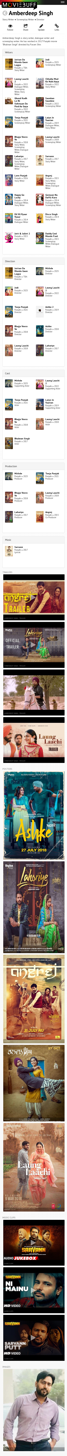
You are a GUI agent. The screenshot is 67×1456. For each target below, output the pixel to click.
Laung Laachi (52, 136)
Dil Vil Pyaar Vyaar (20, 215)
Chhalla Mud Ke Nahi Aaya (52, 80)
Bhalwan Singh (22, 438)
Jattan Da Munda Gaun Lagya (21, 62)
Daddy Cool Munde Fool (51, 235)
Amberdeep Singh (31, 13)
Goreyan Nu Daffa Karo (51, 196)
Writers (9, 52)
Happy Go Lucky (19, 196)
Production (11, 466)
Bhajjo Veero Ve (20, 138)
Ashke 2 (49, 307)
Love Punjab (20, 175)
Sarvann (49, 156)
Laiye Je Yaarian (49, 119)
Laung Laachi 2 (21, 80)
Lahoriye (19, 156)
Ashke (48, 326)
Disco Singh (51, 214)
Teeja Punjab (21, 117)
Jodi (47, 59)
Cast (7, 373)
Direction (10, 261)
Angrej (48, 175)
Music (8, 539)
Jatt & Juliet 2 (22, 233)
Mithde (49, 268)
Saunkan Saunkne (49, 99)
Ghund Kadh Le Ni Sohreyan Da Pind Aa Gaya (21, 102)
